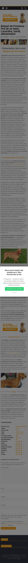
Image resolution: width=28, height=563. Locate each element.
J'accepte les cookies (14, 289)
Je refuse (14, 292)
